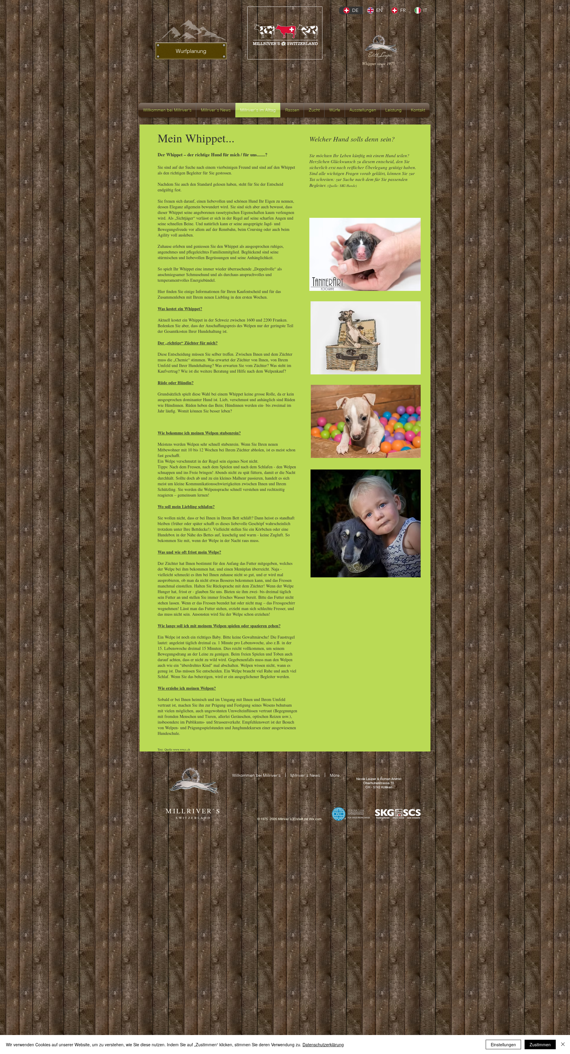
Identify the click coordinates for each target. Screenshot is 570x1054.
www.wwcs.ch (181, 749)
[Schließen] (562, 1044)
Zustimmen (540, 1044)
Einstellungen (503, 1044)
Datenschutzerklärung (323, 1044)
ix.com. (317, 819)
